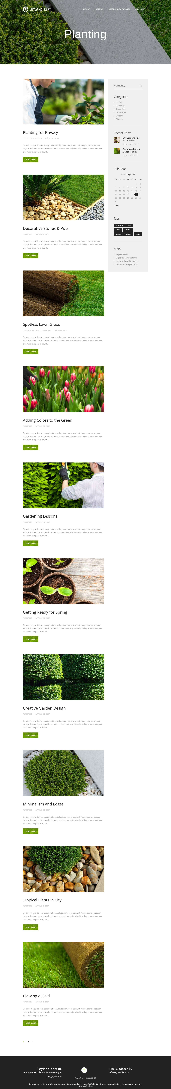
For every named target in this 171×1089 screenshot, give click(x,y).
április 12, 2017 (43, 810)
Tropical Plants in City (42, 900)
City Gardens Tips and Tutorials (130, 139)
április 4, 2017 (42, 1002)
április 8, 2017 (42, 906)
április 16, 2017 (43, 714)
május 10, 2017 (42, 234)
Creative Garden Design (44, 708)
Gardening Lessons (40, 516)
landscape (128, 234)
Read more (31, 159)
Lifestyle (27, 138)
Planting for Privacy (40, 132)
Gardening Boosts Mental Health (131, 150)
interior (118, 234)
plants (138, 234)
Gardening (120, 105)
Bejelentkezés (122, 254)
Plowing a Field (36, 996)
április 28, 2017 (43, 426)
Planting (37, 138)
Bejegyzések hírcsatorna (126, 257)
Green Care (121, 109)
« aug (117, 205)
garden (118, 230)
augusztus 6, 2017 (129, 155)
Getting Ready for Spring (45, 612)
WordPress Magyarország (127, 264)
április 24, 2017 (43, 522)
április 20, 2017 (43, 618)
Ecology (27, 330)
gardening (127, 230)
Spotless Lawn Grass (41, 324)
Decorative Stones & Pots (46, 228)
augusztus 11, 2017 (130, 144)
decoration (119, 225)
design (129, 225)
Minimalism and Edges (43, 804)
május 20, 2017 (52, 138)
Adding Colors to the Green (47, 420)
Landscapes (121, 112)
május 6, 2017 (61, 330)
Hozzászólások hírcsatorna (127, 261)
